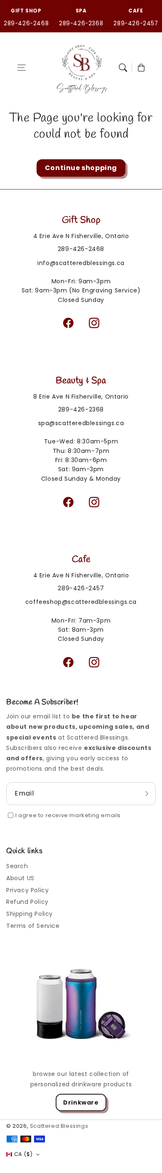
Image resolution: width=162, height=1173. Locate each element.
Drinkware (80, 1102)
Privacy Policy (27, 890)
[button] (21, 67)
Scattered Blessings (59, 1126)
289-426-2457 (135, 23)
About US (20, 878)
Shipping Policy (29, 914)
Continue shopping (81, 168)
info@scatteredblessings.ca (81, 263)
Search (17, 866)
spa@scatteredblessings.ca (81, 423)
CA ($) (23, 1154)
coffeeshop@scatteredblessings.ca (81, 602)
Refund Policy (27, 902)
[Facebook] (68, 323)
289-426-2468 (26, 23)
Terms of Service (33, 926)
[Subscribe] (146, 793)
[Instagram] (93, 323)
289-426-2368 (81, 23)
